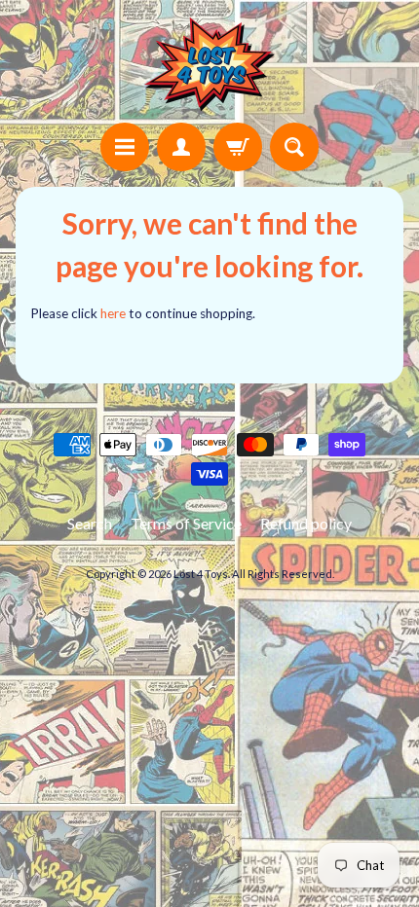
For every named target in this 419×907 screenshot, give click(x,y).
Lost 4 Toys (200, 573)
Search (89, 523)
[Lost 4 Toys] (209, 64)
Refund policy (306, 523)
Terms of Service (186, 523)
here (113, 313)
